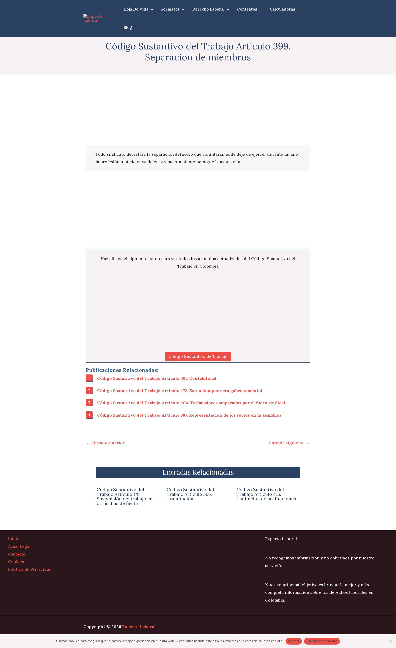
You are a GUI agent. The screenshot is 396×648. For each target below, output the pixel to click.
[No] (390, 641)
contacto (17, 554)
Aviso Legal (19, 546)
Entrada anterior (105, 442)
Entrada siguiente (289, 442)
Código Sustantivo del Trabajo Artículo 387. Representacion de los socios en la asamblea (189, 415)
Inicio (13, 538)
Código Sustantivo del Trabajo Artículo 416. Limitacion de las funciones (266, 494)
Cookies (16, 561)
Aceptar (294, 641)
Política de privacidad (322, 641)
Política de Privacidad (30, 569)
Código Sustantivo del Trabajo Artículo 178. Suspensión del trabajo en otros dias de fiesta (125, 496)
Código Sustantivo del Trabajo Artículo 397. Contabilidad (156, 378)
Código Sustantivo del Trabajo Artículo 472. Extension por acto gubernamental (179, 390)
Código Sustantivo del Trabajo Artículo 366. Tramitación (190, 494)
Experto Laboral (139, 626)
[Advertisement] (198, 111)
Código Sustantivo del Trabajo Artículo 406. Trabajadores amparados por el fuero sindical (191, 402)
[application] (150, 9)
